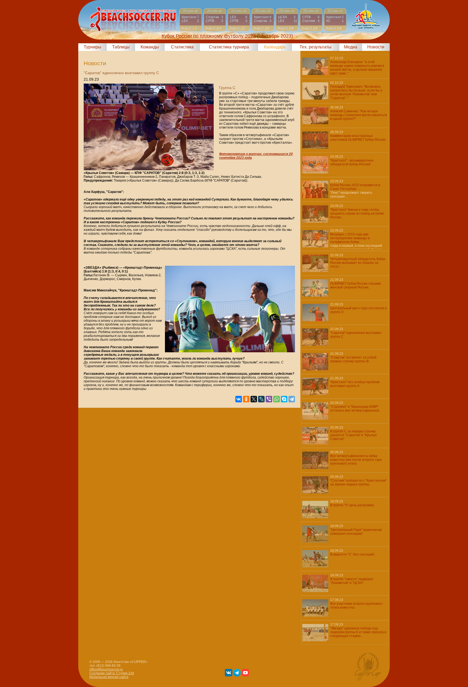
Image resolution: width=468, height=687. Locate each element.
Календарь (275, 47)
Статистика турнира (229, 47)
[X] (254, 399)
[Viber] (269, 399)
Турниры (92, 47)
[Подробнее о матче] (190, 19)
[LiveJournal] (261, 399)
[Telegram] (291, 399)
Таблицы (121, 47)
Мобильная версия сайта (108, 677)
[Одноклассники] (246, 399)
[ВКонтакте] (238, 399)
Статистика (182, 47)
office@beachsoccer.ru (106, 669)
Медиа (350, 47)
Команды (150, 47)
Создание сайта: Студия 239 (111, 673)
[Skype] (284, 399)
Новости (375, 47)
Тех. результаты (316, 47)
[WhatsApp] (276, 399)
